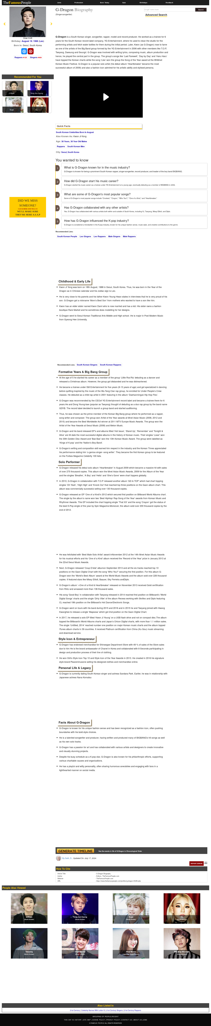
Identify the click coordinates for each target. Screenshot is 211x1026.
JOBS (145, 1020)
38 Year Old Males (79, 141)
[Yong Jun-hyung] (39, 88)
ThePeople (17, 2)
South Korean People (67, 236)
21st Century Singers (114, 1010)
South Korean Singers (87, 364)
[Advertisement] (100, 26)
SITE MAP (87, 1020)
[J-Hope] (14, 88)
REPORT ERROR (196, 863)
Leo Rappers (100, 236)
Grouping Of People (102, 1016)
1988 (35, 41)
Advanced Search (156, 14)
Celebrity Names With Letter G (93, 1010)
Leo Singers (85, 236)
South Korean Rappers (110, 364)
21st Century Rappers (132, 1010)
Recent (115, 1016)
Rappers (18, 57)
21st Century (75, 1010)
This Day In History (73, 1020)
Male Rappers (129, 236)
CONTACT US (127, 1020)
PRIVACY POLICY (113, 1020)
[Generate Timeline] (75, 850)
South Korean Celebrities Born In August (75, 132)
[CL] (39, 105)
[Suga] (14, 105)
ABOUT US (138, 1020)
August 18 (27, 41)
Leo (41, 41)
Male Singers (114, 236)
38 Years (65, 141)
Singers (33, 57)
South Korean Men (76, 146)
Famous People (97, 1023)
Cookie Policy (99, 1020)
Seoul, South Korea (70, 152)
